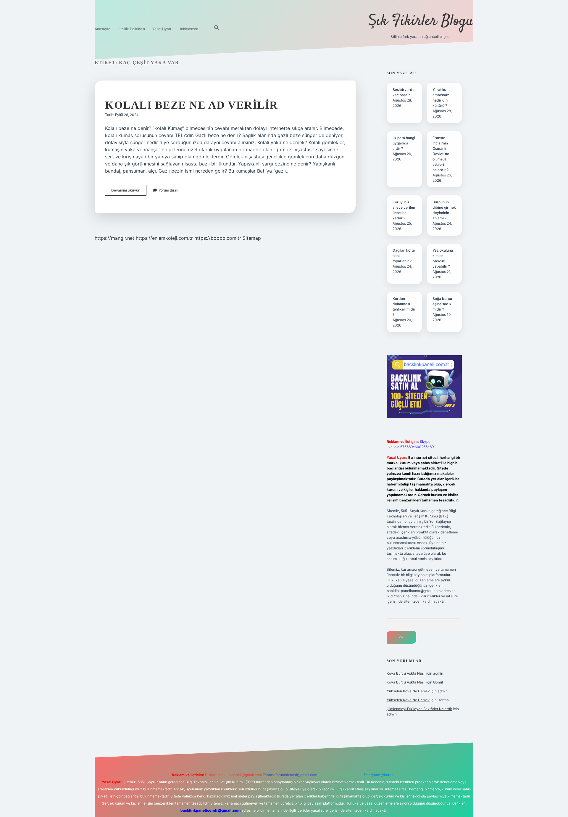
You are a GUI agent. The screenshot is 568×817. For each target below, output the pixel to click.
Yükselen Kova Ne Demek (408, 691)
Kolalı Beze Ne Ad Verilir (191, 105)
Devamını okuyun (128, 192)
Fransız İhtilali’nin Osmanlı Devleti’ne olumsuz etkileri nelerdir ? (441, 154)
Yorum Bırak (168, 190)
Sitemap (252, 238)
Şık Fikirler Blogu (420, 21)
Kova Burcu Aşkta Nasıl (406, 673)
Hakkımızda (188, 29)
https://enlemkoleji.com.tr (164, 238)
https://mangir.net (114, 238)
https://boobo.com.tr (217, 238)
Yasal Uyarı (161, 29)
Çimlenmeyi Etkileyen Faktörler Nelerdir (419, 709)
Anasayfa (102, 29)
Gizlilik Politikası (131, 29)
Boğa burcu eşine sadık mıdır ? (442, 303)
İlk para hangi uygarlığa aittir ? (404, 143)
